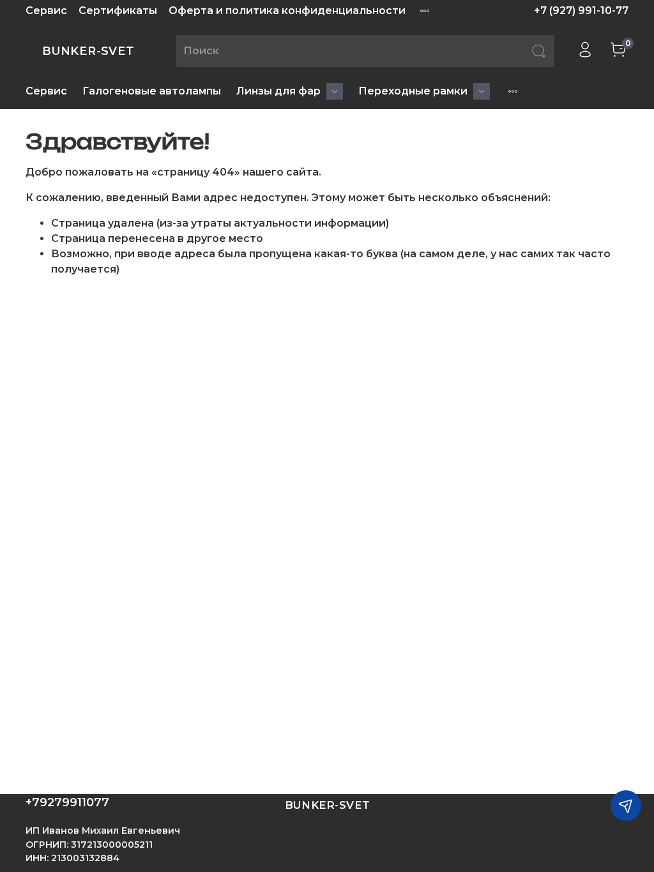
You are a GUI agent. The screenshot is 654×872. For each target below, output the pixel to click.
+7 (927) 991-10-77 (581, 10)
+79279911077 (67, 802)
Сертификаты (118, 10)
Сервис (46, 10)
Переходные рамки (413, 91)
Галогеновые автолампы (151, 91)
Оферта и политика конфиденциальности (287, 10)
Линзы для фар (278, 91)
